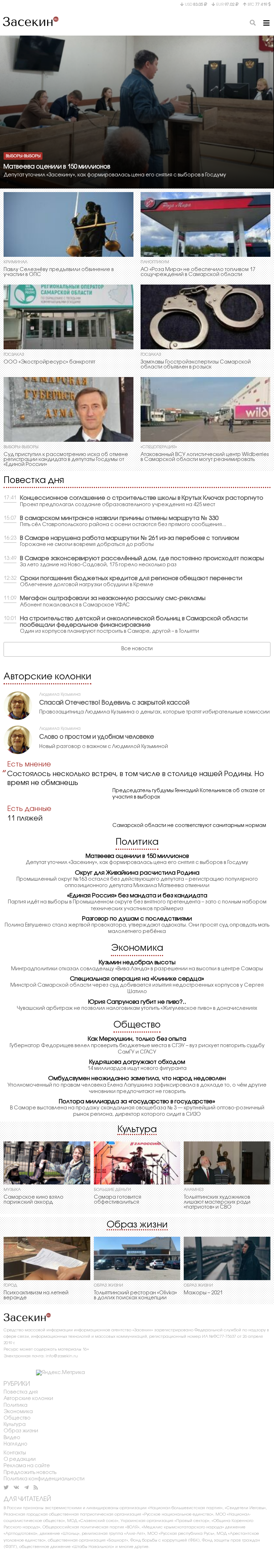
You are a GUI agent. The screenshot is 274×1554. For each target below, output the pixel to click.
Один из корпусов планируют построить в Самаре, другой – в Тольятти (109, 631)
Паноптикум (155, 262)
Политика (137, 842)
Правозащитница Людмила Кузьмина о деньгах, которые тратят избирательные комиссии (154, 712)
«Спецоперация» (159, 447)
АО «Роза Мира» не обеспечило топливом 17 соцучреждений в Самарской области (198, 272)
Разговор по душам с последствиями (137, 919)
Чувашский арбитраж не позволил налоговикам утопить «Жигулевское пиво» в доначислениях (137, 1008)
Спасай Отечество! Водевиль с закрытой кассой (114, 703)
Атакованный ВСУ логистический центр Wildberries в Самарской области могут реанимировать (205, 457)
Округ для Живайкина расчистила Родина (137, 873)
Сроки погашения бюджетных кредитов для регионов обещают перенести (131, 578)
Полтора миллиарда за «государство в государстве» (137, 1101)
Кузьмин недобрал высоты (137, 962)
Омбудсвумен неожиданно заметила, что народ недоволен (137, 1078)
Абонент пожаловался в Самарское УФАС (75, 605)
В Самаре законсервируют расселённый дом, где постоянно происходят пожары (142, 558)
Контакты (15, 1453)
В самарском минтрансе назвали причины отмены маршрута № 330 (119, 518)
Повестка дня (34, 480)
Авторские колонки (47, 677)
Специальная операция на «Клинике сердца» (137, 979)
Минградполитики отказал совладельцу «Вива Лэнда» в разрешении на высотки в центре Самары (137, 969)
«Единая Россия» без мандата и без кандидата (137, 895)
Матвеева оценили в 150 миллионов (57, 167)
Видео (12, 1438)
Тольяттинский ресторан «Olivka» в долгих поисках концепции (135, 1295)
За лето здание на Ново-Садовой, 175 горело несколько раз (98, 565)
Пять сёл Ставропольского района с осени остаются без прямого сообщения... (123, 525)
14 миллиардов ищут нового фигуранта (137, 1068)
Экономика (137, 948)
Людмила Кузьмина (60, 694)
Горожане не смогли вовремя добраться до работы (87, 544)
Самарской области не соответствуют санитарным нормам (189, 825)
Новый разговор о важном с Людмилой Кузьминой (103, 746)
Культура (137, 1129)
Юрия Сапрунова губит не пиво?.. (137, 1002)
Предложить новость (30, 1472)
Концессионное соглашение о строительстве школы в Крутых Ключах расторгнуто (141, 498)
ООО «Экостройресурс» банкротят (49, 362)
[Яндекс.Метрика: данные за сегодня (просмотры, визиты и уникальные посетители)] (60, 1373)
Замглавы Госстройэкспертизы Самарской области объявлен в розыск (196, 365)
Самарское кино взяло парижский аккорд (34, 1200)
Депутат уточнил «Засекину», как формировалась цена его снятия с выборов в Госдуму (115, 175)
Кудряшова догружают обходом (137, 1062)
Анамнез (193, 1190)
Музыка (12, 1190)
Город (10, 1285)
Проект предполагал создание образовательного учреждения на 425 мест (117, 505)
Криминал (15, 262)
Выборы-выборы (23, 156)
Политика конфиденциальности (44, 1479)
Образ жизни (137, 1225)
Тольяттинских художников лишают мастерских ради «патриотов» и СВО (217, 1202)
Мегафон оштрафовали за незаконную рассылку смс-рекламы (113, 598)
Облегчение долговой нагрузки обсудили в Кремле (86, 585)
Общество (137, 1025)
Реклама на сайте (27, 1466)
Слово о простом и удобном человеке (96, 737)
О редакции (20, 1459)
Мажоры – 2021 (203, 1293)
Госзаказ (14, 354)
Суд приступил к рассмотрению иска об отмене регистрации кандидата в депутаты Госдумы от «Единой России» (66, 459)
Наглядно (15, 1444)
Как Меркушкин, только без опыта (137, 1039)
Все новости (137, 649)
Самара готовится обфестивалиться (117, 1200)
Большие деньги (112, 1190)
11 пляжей (24, 818)
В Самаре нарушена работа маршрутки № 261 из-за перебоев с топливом (129, 538)
